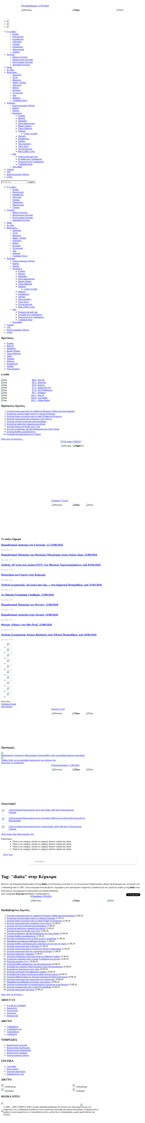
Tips (14, 251)
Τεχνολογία (17, 248)
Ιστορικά (16, 245)
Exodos (21, 271)
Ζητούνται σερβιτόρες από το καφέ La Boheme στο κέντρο (33, 959)
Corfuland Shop (25, 319)
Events (15, 189)
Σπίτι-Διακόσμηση (26, 279)
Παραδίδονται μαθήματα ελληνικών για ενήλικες (29, 982)
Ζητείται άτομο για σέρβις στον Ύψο (23, 426)
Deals (9, 223)
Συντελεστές (12, 1010)
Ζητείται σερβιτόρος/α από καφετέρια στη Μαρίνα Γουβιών (33, 956)
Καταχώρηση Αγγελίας (22, 215)
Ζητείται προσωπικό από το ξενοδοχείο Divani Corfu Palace (34, 949)
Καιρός (15, 263)
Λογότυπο (11, 1013)
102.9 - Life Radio (39, 398)
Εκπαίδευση (18, 194)
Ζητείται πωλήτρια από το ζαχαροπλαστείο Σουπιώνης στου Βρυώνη (38, 984)
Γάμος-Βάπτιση (25, 284)
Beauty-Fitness (24, 281)
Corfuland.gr (12, 1026)
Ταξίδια (21, 296)
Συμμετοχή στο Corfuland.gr (31, 317)
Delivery (22, 291)
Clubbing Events (8, 704)
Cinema (15, 200)
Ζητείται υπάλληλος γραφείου (20, 954)
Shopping (22, 276)
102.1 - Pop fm (37, 395)
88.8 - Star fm (38, 380)
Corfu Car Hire (30, 289)
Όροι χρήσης (12, 1069)
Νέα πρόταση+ (25, 299)
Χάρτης (15, 266)
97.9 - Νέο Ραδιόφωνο (42, 390)
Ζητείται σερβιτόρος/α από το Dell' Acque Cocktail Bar (31, 938)
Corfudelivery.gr (14, 1029)
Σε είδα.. (11, 225)
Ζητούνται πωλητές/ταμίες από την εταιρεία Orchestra (31, 414)
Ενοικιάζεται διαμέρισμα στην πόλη (23, 969)
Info (14, 309)
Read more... (12, 228)
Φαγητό (21, 274)
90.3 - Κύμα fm (39, 382)
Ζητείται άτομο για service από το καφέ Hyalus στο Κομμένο (34, 416)
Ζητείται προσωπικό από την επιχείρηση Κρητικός (29, 951)
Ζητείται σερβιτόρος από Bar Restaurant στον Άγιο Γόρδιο (33, 429)
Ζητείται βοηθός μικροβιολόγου (21, 431)
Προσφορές (17, 202)
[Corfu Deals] (81, 1105)
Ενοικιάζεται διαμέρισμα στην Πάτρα (24, 434)
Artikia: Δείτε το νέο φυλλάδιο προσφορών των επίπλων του (28, 760)
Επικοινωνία (12, 1015)
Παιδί (9, 356)
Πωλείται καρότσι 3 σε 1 (18, 961)
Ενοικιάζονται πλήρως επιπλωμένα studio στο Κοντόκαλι (33, 974)
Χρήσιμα (11, 258)
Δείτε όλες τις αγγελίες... (12, 439)
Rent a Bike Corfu (26, 307)
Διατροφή (16, 230)
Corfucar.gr (12, 1034)
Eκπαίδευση (23, 294)
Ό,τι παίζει (11, 187)
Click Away (23, 302)
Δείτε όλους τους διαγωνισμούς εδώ (17, 834)
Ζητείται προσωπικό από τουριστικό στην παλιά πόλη (31, 979)
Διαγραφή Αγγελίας (21, 220)
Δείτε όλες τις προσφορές (12, 762)
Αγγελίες (11, 210)
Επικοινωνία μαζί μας (28, 312)
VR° (9, 327)
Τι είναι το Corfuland (16, 1005)
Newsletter (17, 322)
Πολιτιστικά (17, 192)
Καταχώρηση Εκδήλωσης (18, 1047)
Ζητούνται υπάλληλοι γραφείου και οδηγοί (26, 424)
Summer (22, 286)
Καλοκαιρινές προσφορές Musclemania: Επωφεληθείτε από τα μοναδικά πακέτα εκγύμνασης (43, 755)
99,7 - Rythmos (39, 392)
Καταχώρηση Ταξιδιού (17, 1053)
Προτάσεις (17, 268)
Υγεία (15, 233)
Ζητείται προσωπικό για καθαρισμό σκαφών (27, 972)
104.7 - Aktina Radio (40, 400)
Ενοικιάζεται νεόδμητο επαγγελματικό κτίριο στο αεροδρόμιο (35, 966)
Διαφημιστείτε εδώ (15, 1074)
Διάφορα (16, 253)
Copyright (11, 1066)
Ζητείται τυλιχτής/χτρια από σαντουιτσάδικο (26, 421)
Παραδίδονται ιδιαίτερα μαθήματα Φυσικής (26, 941)
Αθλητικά (16, 197)
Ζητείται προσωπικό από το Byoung (23, 946)
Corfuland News (19, 256)
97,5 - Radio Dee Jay (41, 387)
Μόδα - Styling (19, 238)
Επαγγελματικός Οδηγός (23, 261)
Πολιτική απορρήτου (16, 1071)
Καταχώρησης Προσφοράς (19, 1050)
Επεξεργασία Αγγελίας (22, 217)
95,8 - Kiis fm (38, 385)
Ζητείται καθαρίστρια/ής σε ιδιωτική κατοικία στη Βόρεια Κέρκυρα (37, 977)
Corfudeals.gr (13, 1031)
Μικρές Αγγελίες (20, 212)
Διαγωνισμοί (18, 205)
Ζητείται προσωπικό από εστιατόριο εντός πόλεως (29, 419)
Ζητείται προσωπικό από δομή (20, 989)
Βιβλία (15, 243)
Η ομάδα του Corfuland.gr (30, 314)
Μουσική (16, 235)
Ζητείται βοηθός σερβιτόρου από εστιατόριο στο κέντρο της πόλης (37, 943)
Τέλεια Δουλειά (25, 304)
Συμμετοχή (12, 1008)
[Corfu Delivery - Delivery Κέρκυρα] (2, 1103)
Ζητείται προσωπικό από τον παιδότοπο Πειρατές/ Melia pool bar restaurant (41, 411)
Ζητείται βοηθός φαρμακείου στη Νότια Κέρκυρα (29, 964)
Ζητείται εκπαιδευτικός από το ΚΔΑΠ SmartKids (29, 987)
